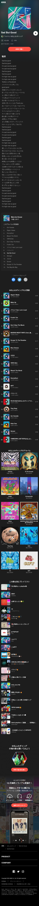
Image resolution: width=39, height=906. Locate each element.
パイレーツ (10, 250)
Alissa (10, 521)
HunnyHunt (10, 233)
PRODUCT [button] (6, 856)
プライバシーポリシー (15, 881)
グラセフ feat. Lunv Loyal (14, 247)
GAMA (10, 496)
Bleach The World (12, 236)
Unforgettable (29, 496)
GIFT (29, 571)
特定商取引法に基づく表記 (23, 884)
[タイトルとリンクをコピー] (25, 279)
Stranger (9, 256)
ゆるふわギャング (17, 36)
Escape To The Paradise (14, 264)
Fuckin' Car (10, 244)
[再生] (35, 33)
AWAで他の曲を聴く (19, 770)
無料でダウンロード (19, 805)
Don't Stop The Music (13, 242)
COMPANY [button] (6, 863)
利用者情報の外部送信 (7, 884)
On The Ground (29, 471)
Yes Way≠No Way (12, 267)
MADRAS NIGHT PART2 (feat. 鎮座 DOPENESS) (29, 521)
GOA (29, 546)
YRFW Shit (10, 239)
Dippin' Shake (11, 230)
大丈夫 (9, 259)
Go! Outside (10, 227)
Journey (10, 471)
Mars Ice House (16, 217)
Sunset (9, 261)
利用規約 (4, 881)
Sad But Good (10, 849)
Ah (10, 571)
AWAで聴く (20, 49)
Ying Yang (10, 546)
